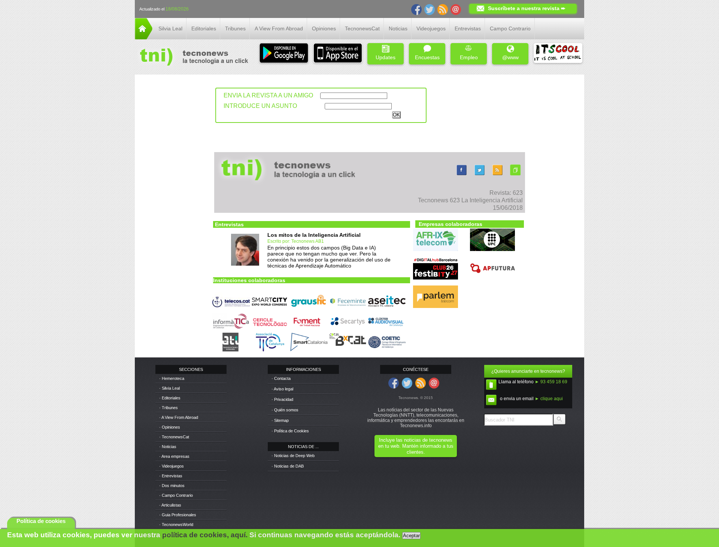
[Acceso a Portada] (143, 37)
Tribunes (235, 28)
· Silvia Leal (169, 388)
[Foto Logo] (191, 57)
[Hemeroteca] (515, 175)
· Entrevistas (170, 476)
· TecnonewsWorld (176, 524)
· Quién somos (284, 410)
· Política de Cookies (290, 431)
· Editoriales (169, 398)
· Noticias (167, 446)
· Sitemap (280, 420)
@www (510, 57)
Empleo (469, 57)
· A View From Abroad (178, 417)
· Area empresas (174, 456)
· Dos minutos (172, 485)
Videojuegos (431, 28)
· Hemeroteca (171, 378)
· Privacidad (282, 399)
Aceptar (411, 535)
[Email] (456, 9)
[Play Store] (284, 53)
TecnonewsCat (362, 28)
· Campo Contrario (176, 495)
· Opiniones (169, 427)
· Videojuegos (171, 466)
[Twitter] (430, 9)
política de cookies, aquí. (205, 535)
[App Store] (337, 53)
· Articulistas (170, 505)
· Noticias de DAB (287, 466)
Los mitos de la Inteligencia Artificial (314, 235)
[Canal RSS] (443, 9)
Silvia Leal (170, 28)
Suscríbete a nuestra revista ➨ (526, 8)
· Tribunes (168, 407)
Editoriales (203, 28)
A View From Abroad (279, 28)
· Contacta (281, 378)
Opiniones (324, 28)
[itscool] (558, 53)
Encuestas (427, 57)
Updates (385, 57)
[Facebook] (416, 9)
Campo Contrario (510, 28)
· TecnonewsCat (174, 437)
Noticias (398, 28)
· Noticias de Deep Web (293, 455)
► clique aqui (549, 398)
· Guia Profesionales (177, 515)
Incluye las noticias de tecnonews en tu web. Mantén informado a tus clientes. (415, 446)
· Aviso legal (282, 389)
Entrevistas (468, 28)
